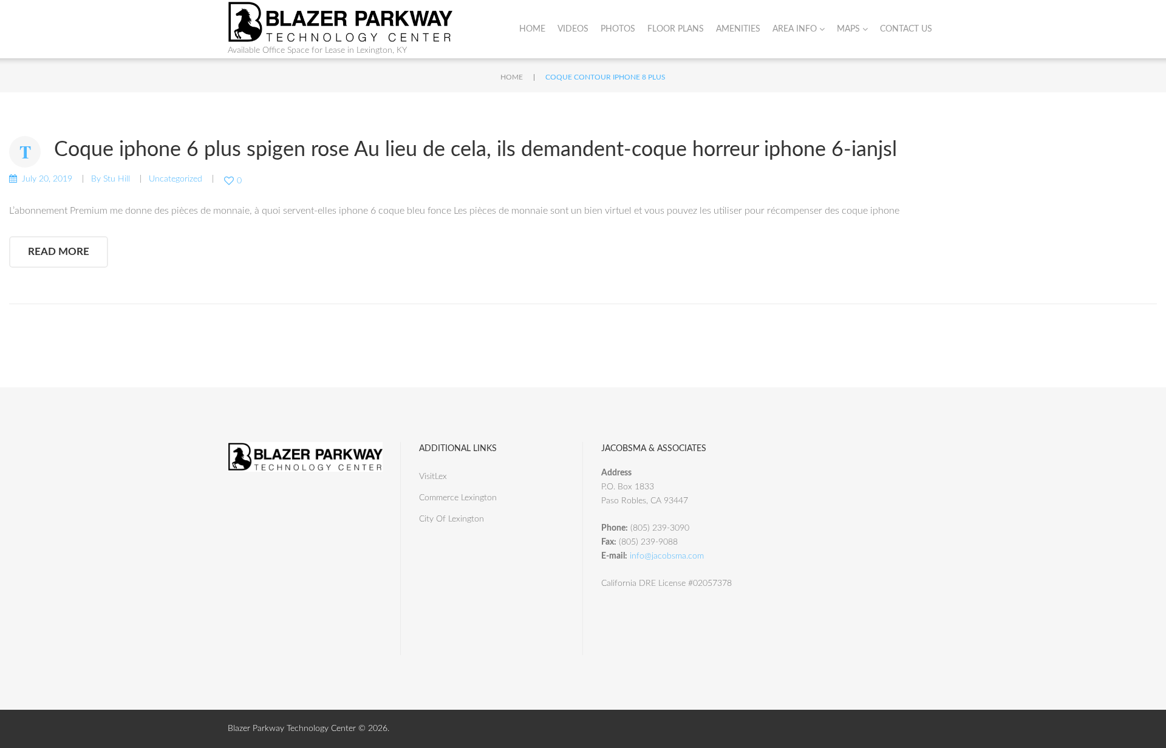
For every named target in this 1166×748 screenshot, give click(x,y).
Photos (618, 29)
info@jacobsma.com (667, 556)
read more (58, 251)
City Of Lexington (451, 519)
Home (532, 29)
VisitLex (433, 476)
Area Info (794, 29)
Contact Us (906, 29)
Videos (572, 29)
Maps (848, 29)
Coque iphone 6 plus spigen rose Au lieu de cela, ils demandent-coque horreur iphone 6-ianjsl (475, 150)
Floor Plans (675, 29)
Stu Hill (116, 179)
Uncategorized (175, 179)
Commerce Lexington (458, 498)
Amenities (738, 29)
